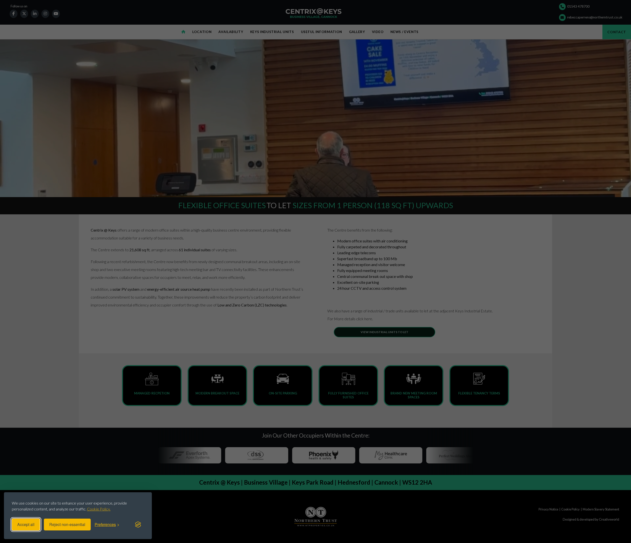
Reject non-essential (67, 524)
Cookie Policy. (98, 509)
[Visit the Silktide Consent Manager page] (138, 524)
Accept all (26, 524)
